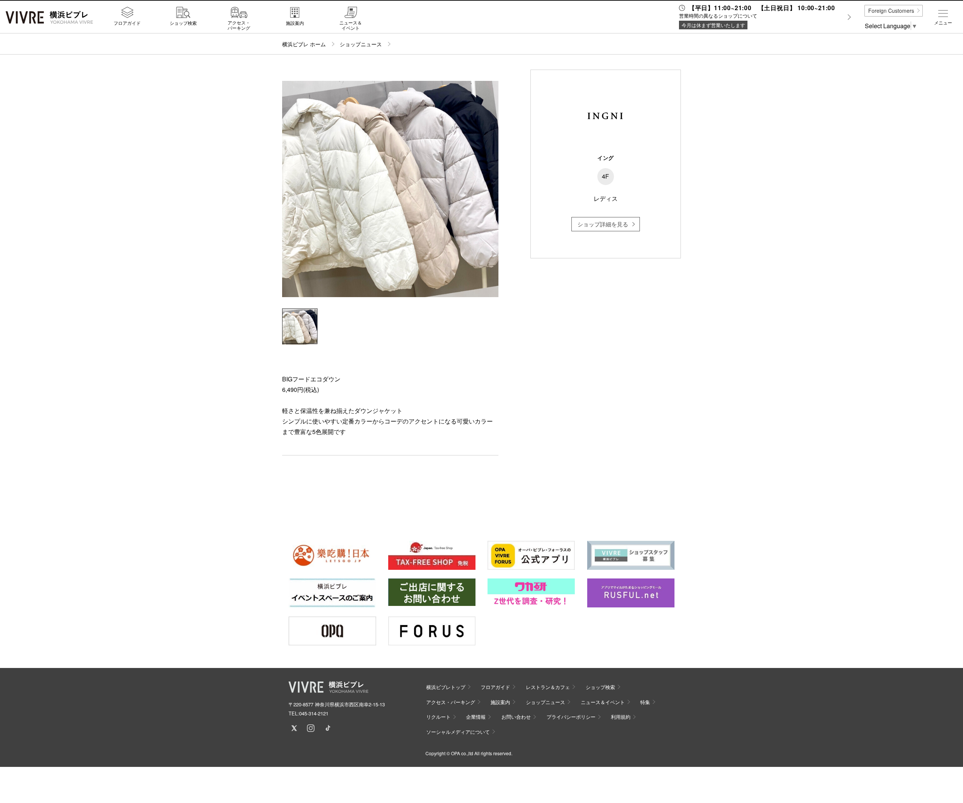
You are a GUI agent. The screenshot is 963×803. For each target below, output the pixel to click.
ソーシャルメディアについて (458, 731)
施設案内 (295, 23)
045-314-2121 (313, 713)
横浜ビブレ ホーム (304, 44)
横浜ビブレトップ (445, 687)
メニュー (943, 22)
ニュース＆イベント (350, 25)
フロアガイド (127, 23)
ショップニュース (361, 44)
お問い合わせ (516, 716)
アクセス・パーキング (239, 25)
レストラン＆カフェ (548, 687)
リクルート (438, 716)
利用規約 (620, 716)
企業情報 (476, 716)
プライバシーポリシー (571, 716)
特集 (645, 702)
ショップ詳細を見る (602, 224)
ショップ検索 (183, 23)
